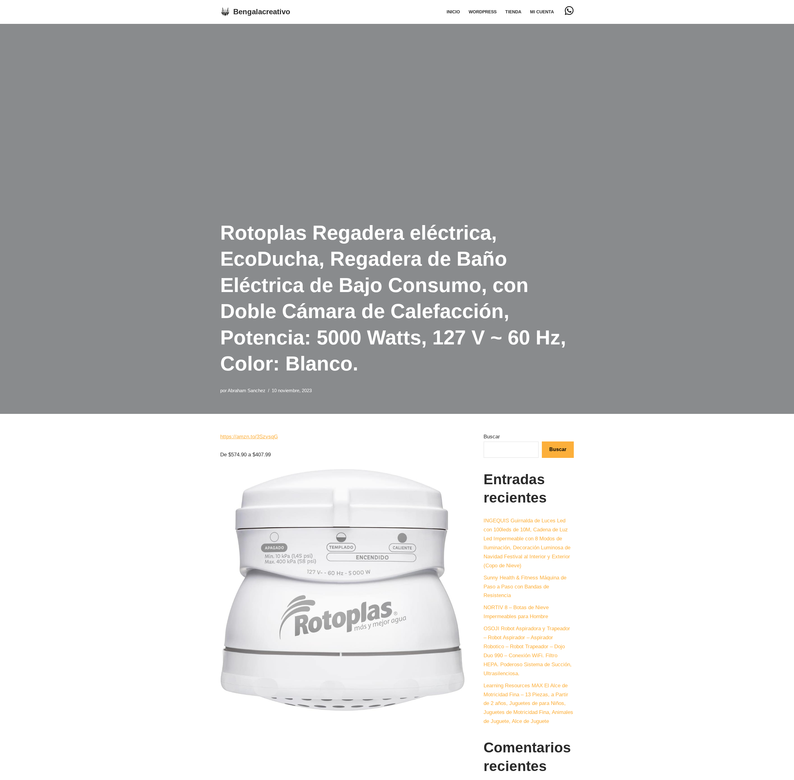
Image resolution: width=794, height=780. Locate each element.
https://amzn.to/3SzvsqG (249, 437)
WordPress (483, 12)
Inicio (453, 12)
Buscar (492, 437)
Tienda (513, 12)
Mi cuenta (542, 12)
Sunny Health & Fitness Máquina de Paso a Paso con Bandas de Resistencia (525, 587)
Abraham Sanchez (246, 390)
